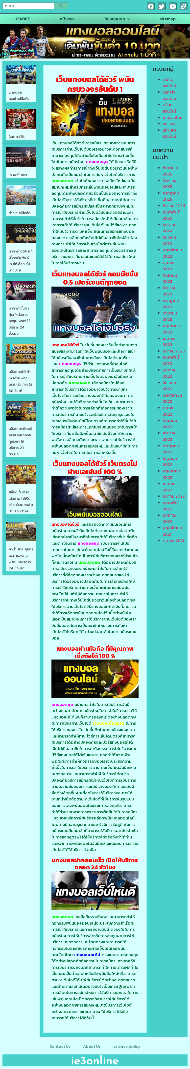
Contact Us (60, 1046)
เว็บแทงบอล (114, 19)
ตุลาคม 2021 (173, 541)
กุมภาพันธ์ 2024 (171, 215)
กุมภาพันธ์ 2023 (171, 360)
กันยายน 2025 (170, 171)
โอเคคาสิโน (17, 136)
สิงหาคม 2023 (169, 291)
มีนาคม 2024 (174, 206)
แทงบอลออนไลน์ (170, 133)
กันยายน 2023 (170, 278)
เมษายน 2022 (169, 487)
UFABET (22, 19)
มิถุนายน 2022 (170, 461)
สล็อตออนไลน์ (169, 108)
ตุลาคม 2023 (169, 265)
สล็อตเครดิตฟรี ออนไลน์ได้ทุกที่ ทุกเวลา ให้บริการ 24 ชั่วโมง (20, 441)
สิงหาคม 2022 (169, 436)
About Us (92, 1046)
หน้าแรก (67, 19)
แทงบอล (170, 124)
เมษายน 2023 (169, 341)
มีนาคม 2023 (174, 351)
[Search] (61, 6)
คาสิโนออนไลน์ (169, 83)
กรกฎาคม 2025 (171, 196)
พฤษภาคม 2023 (171, 329)
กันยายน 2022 (170, 423)
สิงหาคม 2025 (169, 183)
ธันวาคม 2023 (169, 240)
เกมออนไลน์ (172, 117)
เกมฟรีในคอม (18, 175)
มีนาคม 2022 (174, 496)
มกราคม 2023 (169, 373)
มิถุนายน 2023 (170, 316)
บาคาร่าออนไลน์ (169, 95)
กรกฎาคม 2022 (171, 449)
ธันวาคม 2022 (169, 386)
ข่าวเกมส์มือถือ (19, 213)
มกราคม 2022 (169, 518)
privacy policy (127, 1046)
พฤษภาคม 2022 (171, 474)
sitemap (168, 19)
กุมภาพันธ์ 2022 (171, 506)
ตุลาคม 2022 (169, 411)
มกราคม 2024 (169, 228)
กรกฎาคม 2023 (171, 303)
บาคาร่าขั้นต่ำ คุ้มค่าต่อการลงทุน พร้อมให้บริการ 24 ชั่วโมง (20, 321)
